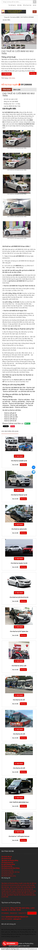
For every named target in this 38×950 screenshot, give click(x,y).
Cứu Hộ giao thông (27, 934)
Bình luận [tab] (16, 89)
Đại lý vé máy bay (15, 934)
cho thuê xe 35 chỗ (19, 734)
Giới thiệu (19, 5)
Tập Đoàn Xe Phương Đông (9, 860)
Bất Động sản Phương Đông (19, 932)
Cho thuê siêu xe (6, 856)
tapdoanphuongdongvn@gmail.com (17, 917)
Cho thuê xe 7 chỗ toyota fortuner (19, 836)
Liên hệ (34, 5)
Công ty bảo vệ (15, 936)
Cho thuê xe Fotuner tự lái (19, 495)
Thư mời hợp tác (12, 5)
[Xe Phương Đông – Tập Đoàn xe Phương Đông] (13, 11)
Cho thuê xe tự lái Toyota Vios (19, 631)
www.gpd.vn (17, 919)
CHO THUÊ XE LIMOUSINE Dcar (19, 802)
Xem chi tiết (15, 464)
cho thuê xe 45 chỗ (19, 700)
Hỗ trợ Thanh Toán (27, 5)
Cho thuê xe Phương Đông (23, 929)
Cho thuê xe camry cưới (19, 665)
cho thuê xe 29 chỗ (19, 768)
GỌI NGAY (7, 74)
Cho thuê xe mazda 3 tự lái (19, 563)
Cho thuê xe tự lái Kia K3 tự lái (19, 597)
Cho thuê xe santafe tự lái (19, 461)
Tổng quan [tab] (7, 89)
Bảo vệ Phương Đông (7, 929)
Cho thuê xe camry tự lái (19, 529)
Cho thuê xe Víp (6, 858)
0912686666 (26, 84)
